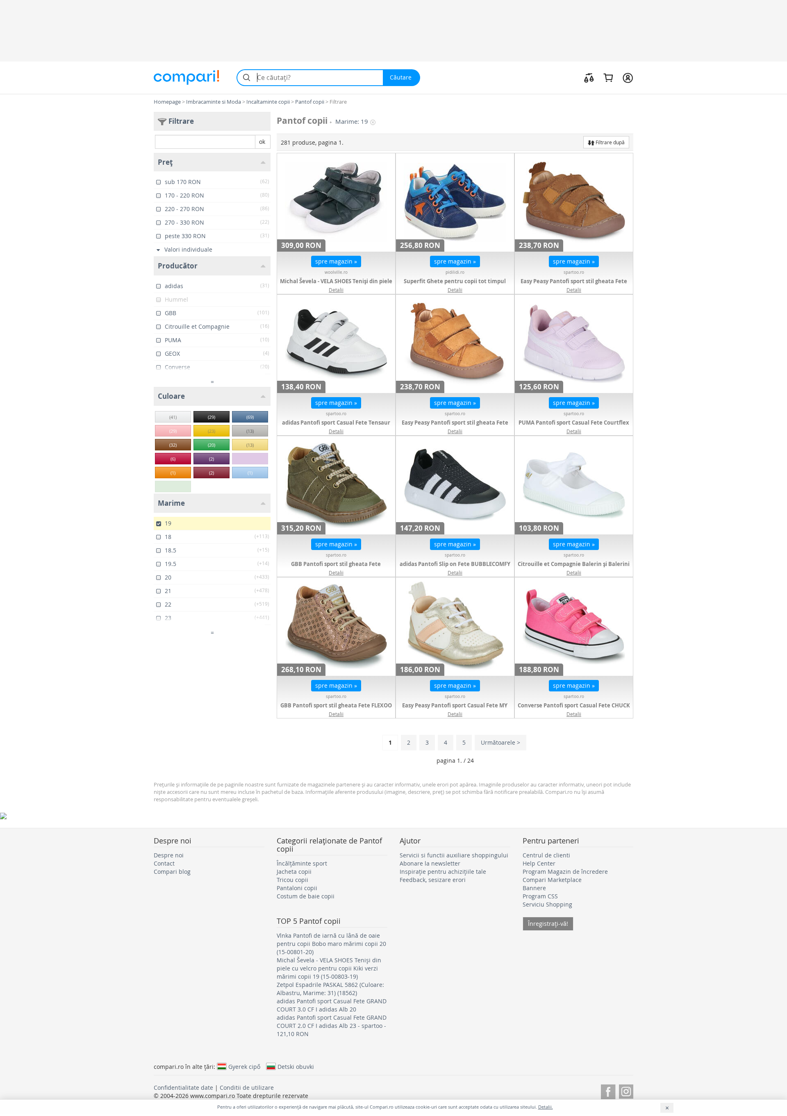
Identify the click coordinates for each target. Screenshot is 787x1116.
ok (262, 141)
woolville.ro (336, 272)
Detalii (336, 289)
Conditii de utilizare (247, 1087)
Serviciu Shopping (547, 904)
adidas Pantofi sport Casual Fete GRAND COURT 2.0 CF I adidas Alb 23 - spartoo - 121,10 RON (332, 1026)
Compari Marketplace (552, 880)
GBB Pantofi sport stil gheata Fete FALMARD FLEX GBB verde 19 (336, 568)
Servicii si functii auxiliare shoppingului (454, 855)
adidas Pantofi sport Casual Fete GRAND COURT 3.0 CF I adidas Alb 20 (332, 1005)
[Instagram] (626, 1090)
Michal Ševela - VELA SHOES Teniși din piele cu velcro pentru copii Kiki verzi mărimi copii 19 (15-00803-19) (329, 968)
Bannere (534, 888)
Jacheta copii (294, 871)
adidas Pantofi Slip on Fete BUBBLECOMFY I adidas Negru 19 (455, 568)
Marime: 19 (351, 121)
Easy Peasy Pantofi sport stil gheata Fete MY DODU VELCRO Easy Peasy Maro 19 (574, 285)
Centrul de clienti (546, 855)
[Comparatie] (589, 77)
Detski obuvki (295, 1066)
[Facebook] (608, 1090)
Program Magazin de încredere (565, 871)
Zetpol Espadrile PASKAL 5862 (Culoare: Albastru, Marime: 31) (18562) (330, 989)
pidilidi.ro (455, 272)
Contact (164, 863)
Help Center (539, 863)
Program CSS (540, 896)
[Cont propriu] (628, 77)
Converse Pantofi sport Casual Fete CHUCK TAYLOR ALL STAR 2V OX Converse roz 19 (574, 709)
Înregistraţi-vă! (548, 923)
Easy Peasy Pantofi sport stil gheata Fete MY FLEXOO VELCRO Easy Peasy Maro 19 (455, 426)
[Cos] (608, 77)
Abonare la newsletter (430, 863)
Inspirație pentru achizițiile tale (443, 871)
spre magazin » (336, 261)
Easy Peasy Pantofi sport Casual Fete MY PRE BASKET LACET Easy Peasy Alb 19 (454, 709)
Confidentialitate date (183, 1087)
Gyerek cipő (244, 1066)
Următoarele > (500, 742)
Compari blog (172, 871)
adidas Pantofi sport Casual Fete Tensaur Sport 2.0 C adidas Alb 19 (336, 426)
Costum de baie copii (305, 896)
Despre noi (169, 855)
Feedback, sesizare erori (433, 880)
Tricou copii (292, 880)
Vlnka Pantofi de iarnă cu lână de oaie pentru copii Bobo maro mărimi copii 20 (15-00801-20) (331, 944)
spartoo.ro (574, 272)
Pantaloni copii (297, 888)
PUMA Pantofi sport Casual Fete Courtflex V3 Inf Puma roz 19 (574, 426)
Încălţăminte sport (302, 863)
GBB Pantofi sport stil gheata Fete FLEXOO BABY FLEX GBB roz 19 (336, 709)
